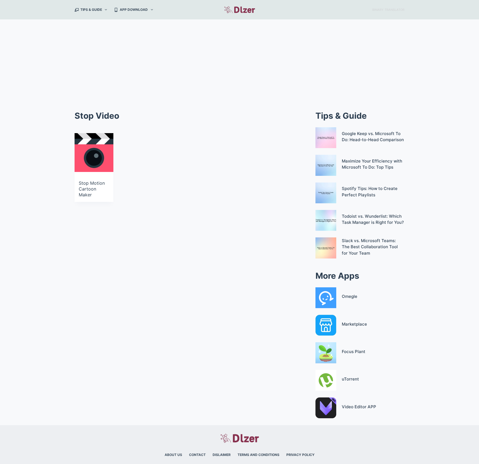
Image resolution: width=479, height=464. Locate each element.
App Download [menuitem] (134, 9)
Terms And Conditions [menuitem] (258, 455)
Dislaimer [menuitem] (222, 455)
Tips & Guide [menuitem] (91, 9)
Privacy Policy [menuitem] (300, 455)
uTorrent (350, 379)
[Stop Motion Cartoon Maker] (94, 152)
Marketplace (354, 324)
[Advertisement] (239, 61)
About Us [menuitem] (173, 455)
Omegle (349, 296)
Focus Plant (353, 351)
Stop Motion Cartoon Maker (92, 188)
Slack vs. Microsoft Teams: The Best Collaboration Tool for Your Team (370, 247)
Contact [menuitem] (197, 455)
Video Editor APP (359, 406)
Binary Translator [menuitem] (388, 10)
